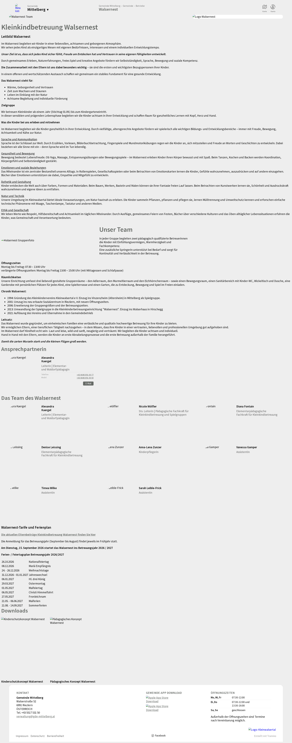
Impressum (22, 736)
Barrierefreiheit (55, 736)
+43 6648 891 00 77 (85, 374)
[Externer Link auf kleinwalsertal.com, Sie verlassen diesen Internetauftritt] (262, 730)
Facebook (160, 735)
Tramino (271, 736)
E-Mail (88, 383)
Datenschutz (38, 736)
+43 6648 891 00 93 (85, 377)
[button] (48, 423)
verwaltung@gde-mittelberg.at (35, 716)
